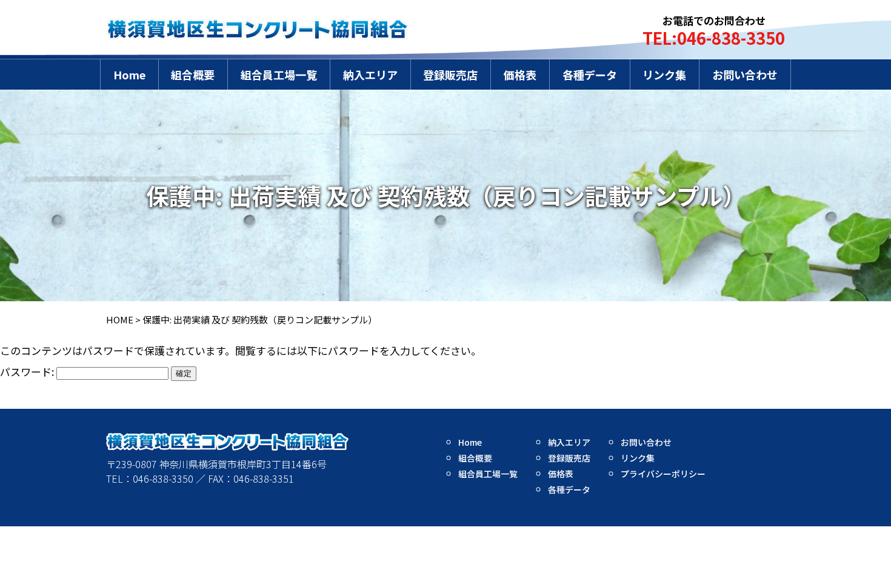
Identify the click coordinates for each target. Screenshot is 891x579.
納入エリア (370, 74)
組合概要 (193, 74)
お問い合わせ (745, 74)
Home (129, 74)
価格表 (520, 74)
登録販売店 (450, 74)
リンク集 (664, 74)
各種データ (589, 74)
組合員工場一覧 (279, 74)
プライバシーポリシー (663, 474)
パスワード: (28, 371)
